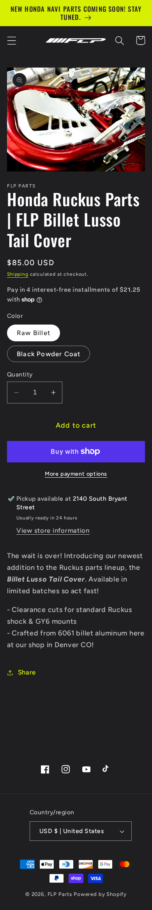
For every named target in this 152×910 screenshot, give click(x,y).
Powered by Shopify (100, 894)
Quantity (20, 374)
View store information (53, 530)
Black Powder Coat (48, 354)
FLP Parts (60, 894)
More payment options (76, 473)
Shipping (17, 274)
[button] (12, 40)
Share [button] (27, 672)
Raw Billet (33, 333)
